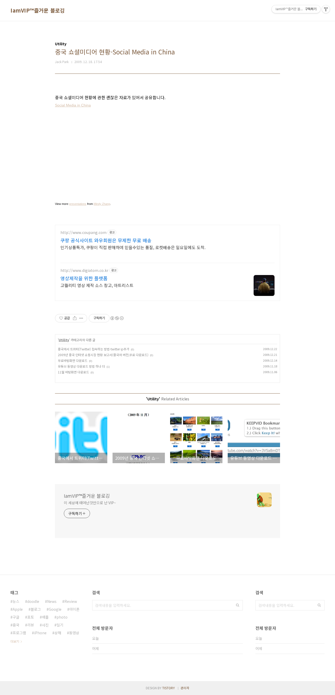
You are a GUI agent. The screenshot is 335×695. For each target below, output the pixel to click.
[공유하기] (74, 318)
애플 (45, 617)
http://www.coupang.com (83, 232)
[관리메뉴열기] (326, 9)
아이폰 (74, 609)
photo (62, 617)
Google (55, 609)
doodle (33, 601)
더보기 (14, 641)
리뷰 (30, 624)
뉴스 (16, 601)
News (52, 601)
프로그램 (19, 632)
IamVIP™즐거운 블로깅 (37, 10)
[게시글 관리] (81, 318)
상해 (57, 632)
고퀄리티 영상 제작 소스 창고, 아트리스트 (96, 285)
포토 (30, 617)
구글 (16, 617)
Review (70, 601)
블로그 (36, 609)
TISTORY (168, 688)
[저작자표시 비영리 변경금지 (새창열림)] (117, 318)
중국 (16, 624)
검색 (238, 605)
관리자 (185, 688)
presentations (77, 203)
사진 (45, 624)
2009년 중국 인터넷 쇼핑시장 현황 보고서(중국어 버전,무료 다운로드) (103, 354)
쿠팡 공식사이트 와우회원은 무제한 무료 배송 (106, 240)
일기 (60, 624)
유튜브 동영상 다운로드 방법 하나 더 (81, 366)
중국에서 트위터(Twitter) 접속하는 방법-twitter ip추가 (93, 349)
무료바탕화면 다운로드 (72, 360)
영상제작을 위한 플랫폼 (84, 278)
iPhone (40, 632)
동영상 (74, 632)
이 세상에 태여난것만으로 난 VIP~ (90, 502)
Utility (64, 340)
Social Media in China (73, 105)
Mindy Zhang (102, 203)
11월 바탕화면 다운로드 (73, 372)
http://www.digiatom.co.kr (84, 270)
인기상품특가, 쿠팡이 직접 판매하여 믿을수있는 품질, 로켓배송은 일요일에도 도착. (132, 247)
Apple (18, 609)
